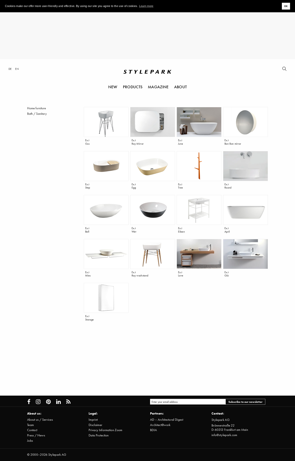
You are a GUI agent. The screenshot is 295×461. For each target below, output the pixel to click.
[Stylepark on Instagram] (38, 401)
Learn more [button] (146, 6)
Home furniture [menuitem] (36, 108)
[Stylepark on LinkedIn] (58, 401)
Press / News (36, 435)
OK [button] (286, 6)
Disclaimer (95, 425)
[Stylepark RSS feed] (68, 401)
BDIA (153, 430)
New (112, 86)
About (180, 86)
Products (133, 86)
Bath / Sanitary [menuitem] (37, 113)
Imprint (93, 420)
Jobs (30, 441)
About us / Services (40, 420)
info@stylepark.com (224, 435)
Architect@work (160, 425)
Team (30, 425)
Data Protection (99, 435)
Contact (32, 430)
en (17, 69)
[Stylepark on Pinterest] (48, 401)
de (10, 69)
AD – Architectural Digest (166, 420)
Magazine (158, 86)
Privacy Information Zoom (105, 430)
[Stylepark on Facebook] (29, 401)
